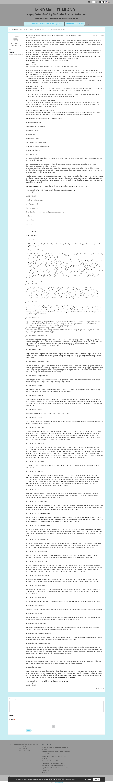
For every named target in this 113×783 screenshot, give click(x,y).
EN (109, 2)
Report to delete (98, 35)
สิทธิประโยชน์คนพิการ (47, 24)
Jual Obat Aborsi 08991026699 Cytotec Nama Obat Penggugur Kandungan (42, 29)
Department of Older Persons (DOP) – (53, 765)
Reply (29, 730)
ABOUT (33, 24)
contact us (80, 24)
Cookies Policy (70, 779)
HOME (27, 24)
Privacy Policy (61, 779)
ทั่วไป (16, 29)
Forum (11, 29)
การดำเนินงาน (70, 24)
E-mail (12, 720)
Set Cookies (88, 779)
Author (12, 715)
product (59, 24)
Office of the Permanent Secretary (52, 761)
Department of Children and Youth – (53, 763)
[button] (87, 23)
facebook (44, 772)
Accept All (96, 779)
